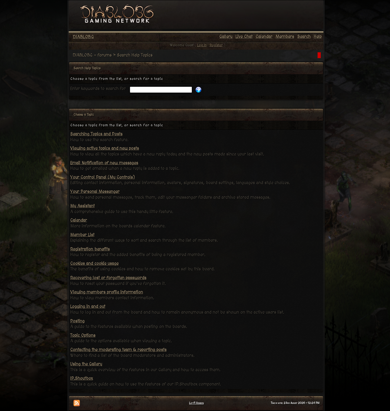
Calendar (264, 36)
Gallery (225, 36)
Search (304, 36)
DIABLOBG (83, 36)
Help (318, 36)
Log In (202, 45)
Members (285, 36)
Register (216, 45)
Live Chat (244, 36)
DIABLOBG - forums (92, 55)
